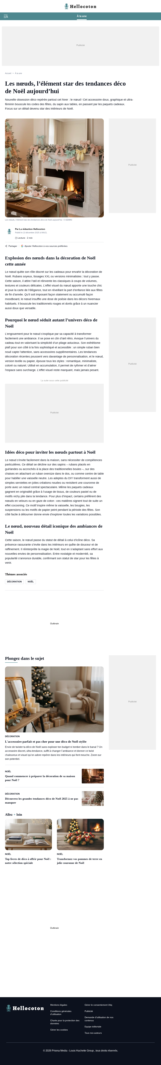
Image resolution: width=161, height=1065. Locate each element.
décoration (14, 581)
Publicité (89, 1011)
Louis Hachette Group (81, 1050)
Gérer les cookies (59, 1029)
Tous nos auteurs (93, 1033)
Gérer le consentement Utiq (98, 1005)
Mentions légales (58, 1005)
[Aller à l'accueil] (25, 1012)
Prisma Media (60, 1050)
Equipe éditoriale (93, 1026)
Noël (31, 581)
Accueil (8, 73)
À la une (82, 16)
